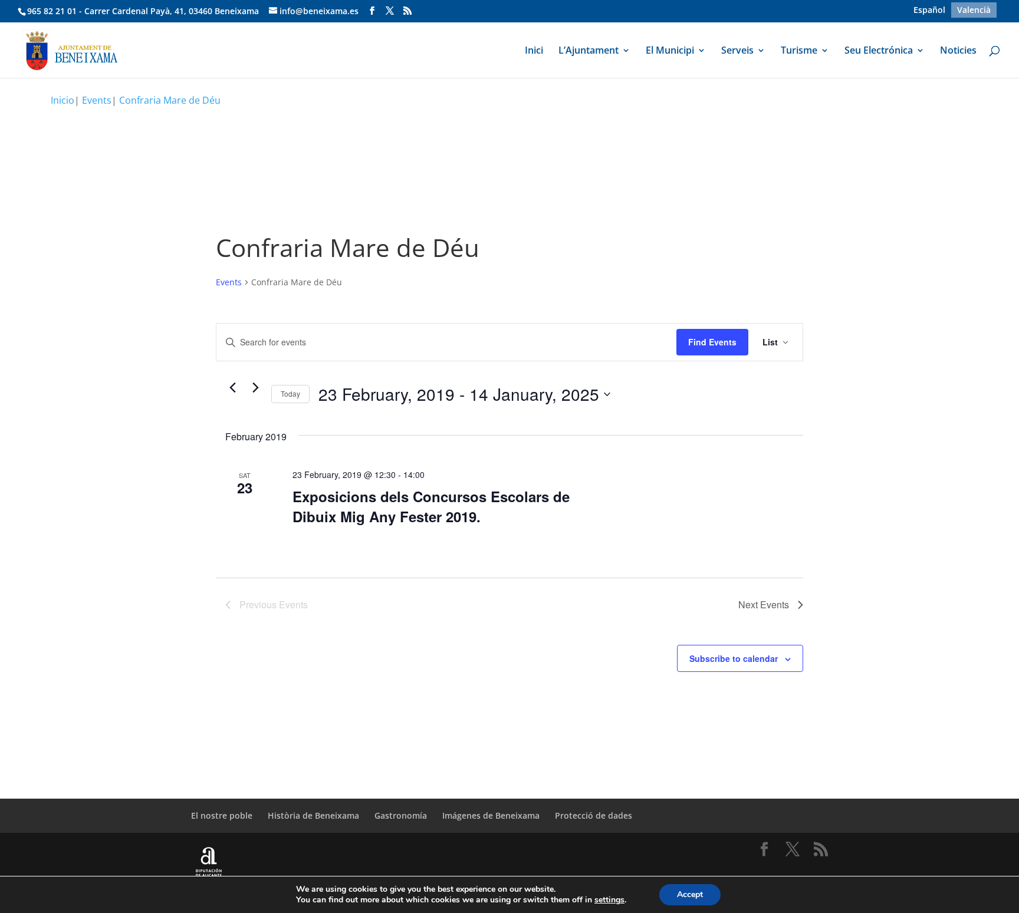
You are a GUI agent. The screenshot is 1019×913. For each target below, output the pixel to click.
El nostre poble (221, 815)
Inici (534, 51)
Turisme (799, 51)
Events (229, 282)
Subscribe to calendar (733, 658)
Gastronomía (400, 815)
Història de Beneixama (313, 815)
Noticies (958, 51)
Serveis (737, 51)
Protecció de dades (593, 815)
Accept (690, 894)
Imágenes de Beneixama (491, 815)
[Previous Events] (232, 387)
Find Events (712, 342)
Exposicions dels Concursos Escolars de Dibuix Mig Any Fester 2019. (431, 506)
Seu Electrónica (878, 51)
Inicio (62, 100)
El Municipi (670, 51)
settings (609, 900)
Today (290, 393)
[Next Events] (255, 387)
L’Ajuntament (588, 51)
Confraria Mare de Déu (170, 100)
